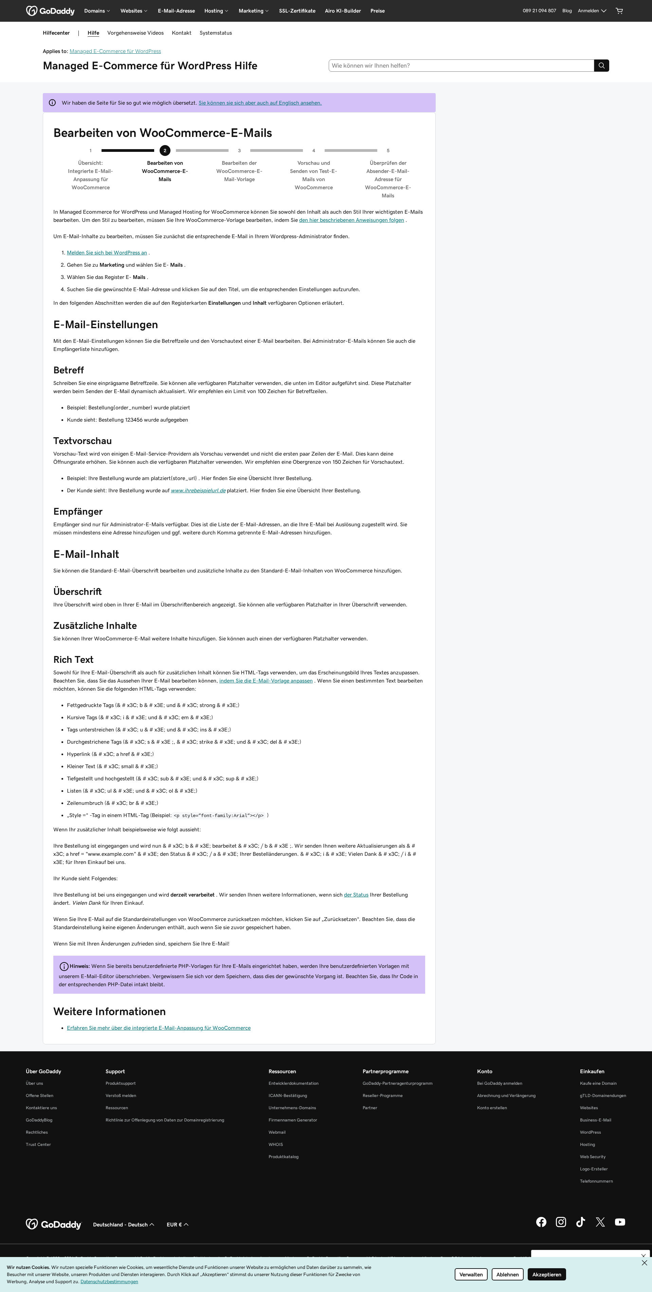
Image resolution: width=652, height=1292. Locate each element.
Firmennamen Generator (293, 1120)
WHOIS (276, 1144)
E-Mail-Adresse (176, 10)
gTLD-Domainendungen (603, 1095)
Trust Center (38, 1144)
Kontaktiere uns (41, 1107)
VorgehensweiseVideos (135, 32)
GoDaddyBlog (39, 1120)
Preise (377, 10)
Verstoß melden (121, 1095)
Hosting (587, 1144)
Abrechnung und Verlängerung (506, 1095)
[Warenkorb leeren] (619, 11)
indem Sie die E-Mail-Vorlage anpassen (266, 680)
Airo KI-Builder (343, 10)
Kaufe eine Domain (598, 1083)
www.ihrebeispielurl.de (198, 490)
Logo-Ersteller (594, 1169)
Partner (370, 1107)
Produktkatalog (283, 1156)
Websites (589, 1107)
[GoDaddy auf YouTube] (620, 1226)
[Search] (601, 65)
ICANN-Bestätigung (288, 1095)
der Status (356, 894)
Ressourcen (117, 1107)
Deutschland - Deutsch (120, 1224)
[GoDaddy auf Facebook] (541, 1226)
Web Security (592, 1156)
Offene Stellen (39, 1095)
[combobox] (462, 66)
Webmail (277, 1132)
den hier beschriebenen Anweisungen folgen (351, 220)
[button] (643, 1256)
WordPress (590, 1132)
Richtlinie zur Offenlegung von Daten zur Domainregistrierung (165, 1120)
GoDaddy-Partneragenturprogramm (398, 1083)
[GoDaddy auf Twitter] (600, 1226)
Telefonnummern (596, 1181)
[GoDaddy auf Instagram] (561, 1226)
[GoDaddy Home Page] (54, 1224)
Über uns (34, 1083)
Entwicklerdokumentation (294, 1083)
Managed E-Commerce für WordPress (115, 51)
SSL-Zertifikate (297, 10)
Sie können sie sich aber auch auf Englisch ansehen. (260, 102)
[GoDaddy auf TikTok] (581, 1226)
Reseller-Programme (383, 1095)
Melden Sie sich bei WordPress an (107, 252)
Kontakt (182, 32)
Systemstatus (216, 32)
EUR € (174, 1224)
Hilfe (93, 32)
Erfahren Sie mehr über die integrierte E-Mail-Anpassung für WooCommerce (159, 1027)
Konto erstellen (492, 1107)
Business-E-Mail (595, 1120)
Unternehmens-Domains (292, 1107)
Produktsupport (121, 1083)
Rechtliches (37, 1132)
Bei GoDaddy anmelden (499, 1083)
